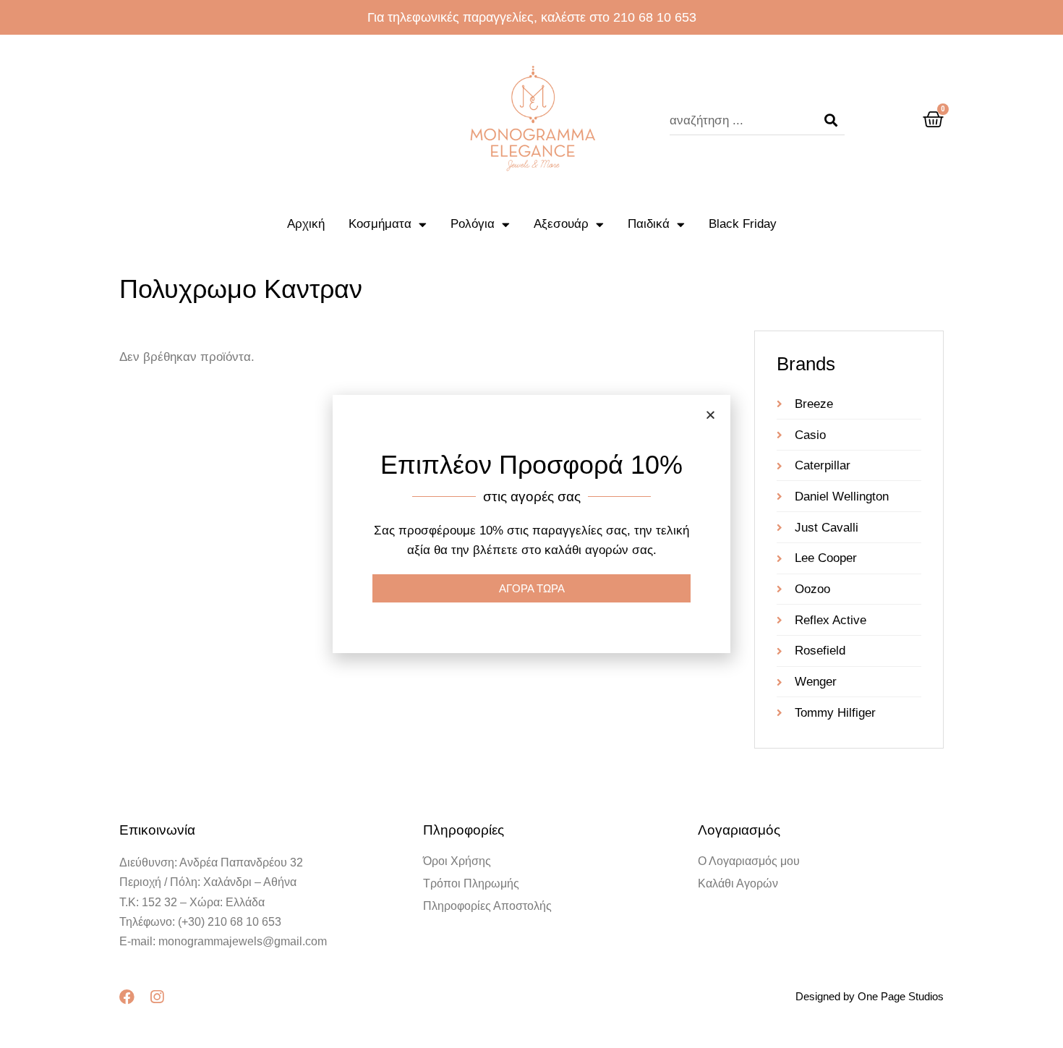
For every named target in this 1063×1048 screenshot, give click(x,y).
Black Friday (743, 224)
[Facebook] (127, 997)
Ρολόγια (473, 224)
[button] (710, 414)
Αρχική (306, 224)
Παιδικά (649, 224)
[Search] (831, 121)
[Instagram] (156, 997)
